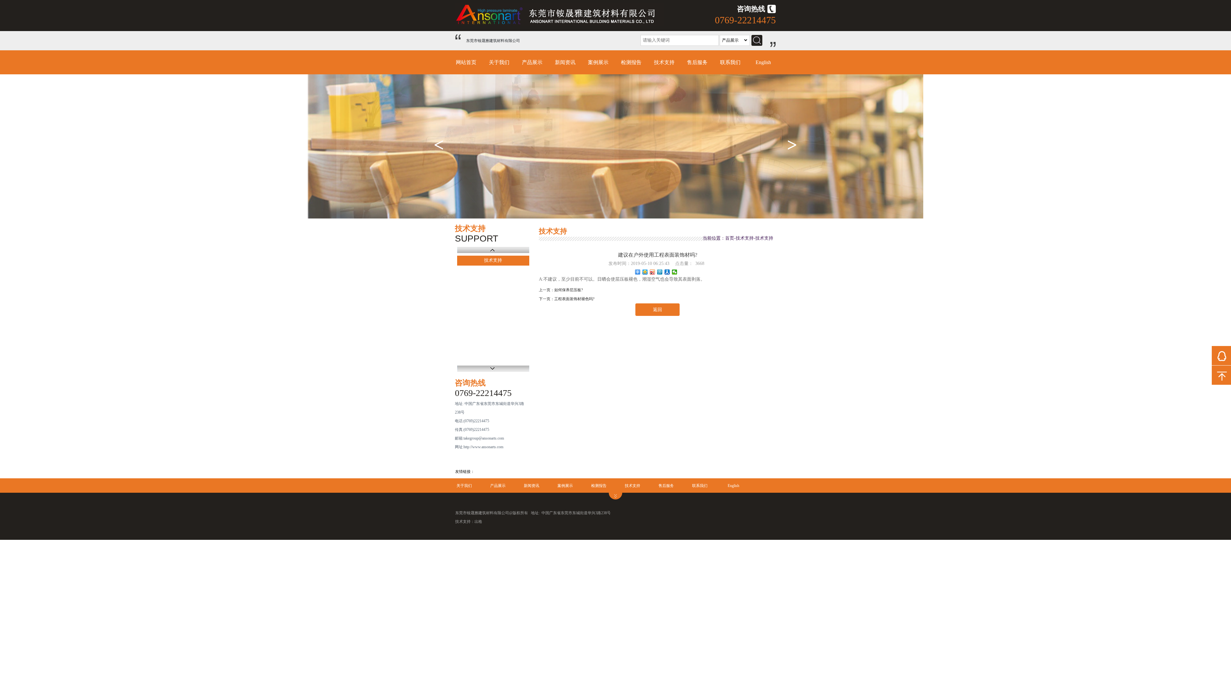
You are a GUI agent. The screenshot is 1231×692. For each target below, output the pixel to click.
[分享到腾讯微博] (660, 272)
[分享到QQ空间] (645, 272)
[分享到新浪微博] (652, 272)
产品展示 (532, 62)
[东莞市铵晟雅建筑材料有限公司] (559, 24)
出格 (478, 521)
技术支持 (664, 62)
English (763, 62)
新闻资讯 (565, 62)
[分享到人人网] (667, 272)
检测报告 (631, 62)
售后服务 (697, 62)
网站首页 (466, 62)
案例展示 (598, 62)
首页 (729, 238)
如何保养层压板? (568, 290)
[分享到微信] (674, 272)
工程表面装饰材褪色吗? (574, 299)
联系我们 (730, 62)
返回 (657, 309)
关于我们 (499, 62)
